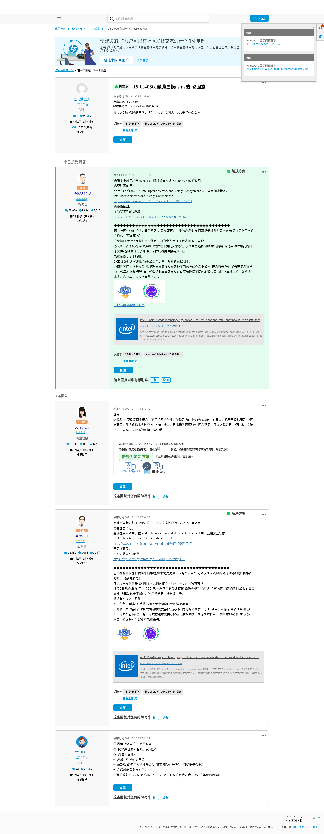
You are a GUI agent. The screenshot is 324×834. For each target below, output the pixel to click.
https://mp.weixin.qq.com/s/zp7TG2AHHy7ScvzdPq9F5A (150, 217)
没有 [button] (166, 380)
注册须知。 (313, 827)
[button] (263, 82)
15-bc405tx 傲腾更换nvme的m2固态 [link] (127, 28)
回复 (123, 139)
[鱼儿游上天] (82, 89)
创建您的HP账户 (116, 60)
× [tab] (312, 26)
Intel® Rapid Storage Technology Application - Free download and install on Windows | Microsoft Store (200, 320)
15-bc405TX (132, 123)
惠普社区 (60, 28)
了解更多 (142, 60)
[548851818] (82, 178)
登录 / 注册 (259, 18)
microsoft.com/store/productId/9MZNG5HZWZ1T (161, 326)
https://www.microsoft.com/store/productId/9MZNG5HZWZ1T (153, 201)
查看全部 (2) (130, 130)
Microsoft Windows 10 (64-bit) (163, 123)
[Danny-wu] (82, 412)
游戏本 (96, 28)
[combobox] (158, 19)
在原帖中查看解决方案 (129, 305)
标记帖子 (82, 132)
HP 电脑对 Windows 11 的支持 (263, 44)
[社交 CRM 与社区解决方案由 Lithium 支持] (294, 819)
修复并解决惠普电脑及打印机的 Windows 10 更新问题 (277, 69)
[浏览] (58, 18)
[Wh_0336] (82, 742)
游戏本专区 (78, 28)
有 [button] (154, 380)
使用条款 (299, 827)
